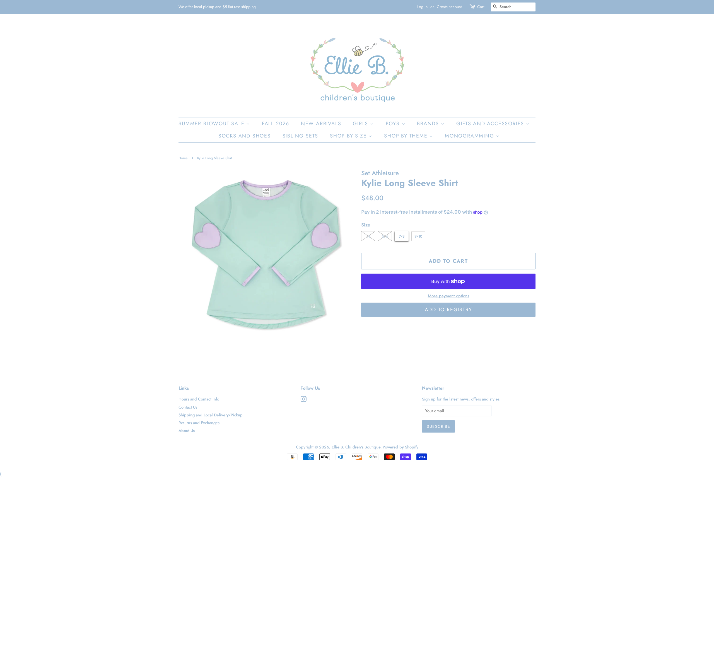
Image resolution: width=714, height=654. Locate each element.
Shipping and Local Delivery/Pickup (210, 415)
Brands (429, 123)
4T (368, 236)
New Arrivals (321, 123)
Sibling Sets (301, 135)
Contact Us (187, 407)
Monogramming (470, 135)
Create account (449, 6)
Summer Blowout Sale (212, 123)
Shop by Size (349, 135)
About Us (186, 430)
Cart (480, 6)
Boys (394, 123)
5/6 (385, 236)
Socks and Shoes (244, 135)
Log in (422, 6)
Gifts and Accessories (491, 123)
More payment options (448, 296)
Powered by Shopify (400, 447)
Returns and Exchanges (198, 423)
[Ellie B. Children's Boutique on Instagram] (303, 400)
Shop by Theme (406, 135)
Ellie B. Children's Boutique (356, 447)
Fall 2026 (275, 123)
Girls (361, 123)
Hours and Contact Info (198, 399)
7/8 (402, 236)
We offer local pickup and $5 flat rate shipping (217, 6)
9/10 (418, 236)
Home (183, 158)
